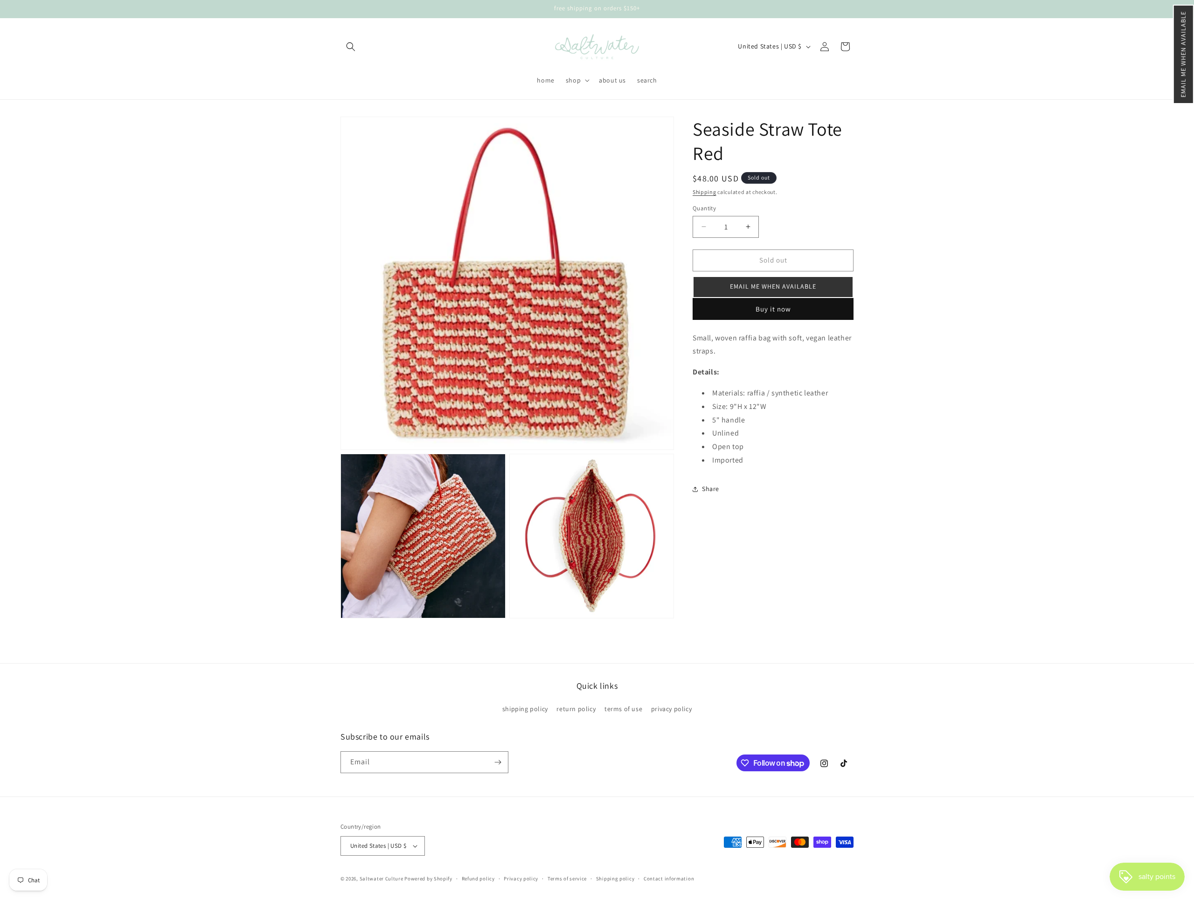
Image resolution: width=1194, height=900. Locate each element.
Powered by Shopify (428, 878)
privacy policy (671, 709)
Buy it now (773, 309)
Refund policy (478, 878)
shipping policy (525, 709)
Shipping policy (615, 878)
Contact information (669, 878)
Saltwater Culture (381, 878)
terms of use (623, 709)
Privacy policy (521, 878)
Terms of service (567, 878)
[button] (1183, 54)
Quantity (704, 208)
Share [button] (710, 489)
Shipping (704, 191)
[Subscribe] (497, 762)
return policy (576, 709)
